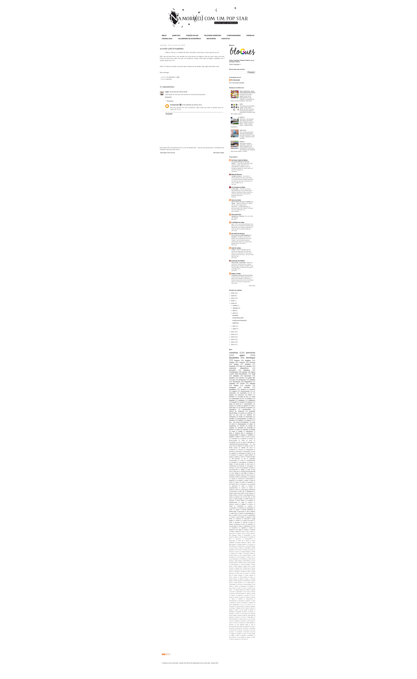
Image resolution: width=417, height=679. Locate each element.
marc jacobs (250, 620)
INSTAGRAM (211, 38)
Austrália (251, 537)
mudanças (241, 622)
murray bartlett (249, 622)
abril (234, 326)
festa (230, 433)
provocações (251, 484)
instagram (232, 387)
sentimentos (247, 526)
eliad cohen (234, 513)
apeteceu (243, 389)
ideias (246, 480)
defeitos (240, 599)
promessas (239, 631)
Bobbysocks (232, 540)
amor (253, 422)
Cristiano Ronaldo (250, 456)
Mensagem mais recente (167, 152)
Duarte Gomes (233, 495)
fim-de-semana (233, 440)
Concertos (250, 544)
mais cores (243, 130)
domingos (250, 358)
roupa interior (251, 633)
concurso (240, 449)
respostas (245, 429)
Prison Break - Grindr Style (238, 262)
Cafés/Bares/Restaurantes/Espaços (238, 444)
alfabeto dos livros (247, 447)
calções (248, 593)
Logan (167, 92)
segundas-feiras (233, 487)
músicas (242, 362)
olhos (230, 522)
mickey (237, 482)
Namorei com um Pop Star (242, 569)
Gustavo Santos (233, 555)
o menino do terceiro (247, 520)
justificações (252, 515)
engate (240, 431)
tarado (251, 487)
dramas (250, 413)
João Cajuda (238, 560)
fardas (247, 606)
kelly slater (250, 617)
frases (247, 608)
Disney (241, 548)
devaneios (239, 451)
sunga (240, 455)
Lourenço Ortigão (245, 564)
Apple (236, 537)
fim (243, 608)
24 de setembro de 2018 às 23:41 (192, 105)
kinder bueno (243, 619)
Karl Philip (244, 473)
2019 (232, 300)
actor (248, 436)
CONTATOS (225, 38)
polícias (231, 429)
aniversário (249, 417)
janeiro (239, 615)
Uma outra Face (236, 214)
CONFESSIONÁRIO (234, 35)
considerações (246, 409)
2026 (232, 293)
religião (233, 633)
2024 (232, 298)
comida (250, 426)
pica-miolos (233, 630)
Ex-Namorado (174, 105)
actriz (244, 588)
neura (237, 467)
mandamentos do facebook (236, 466)
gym (230, 515)
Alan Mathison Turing (235, 535)
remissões (250, 524)
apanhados (244, 477)
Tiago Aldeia (232, 584)
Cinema (233, 249)
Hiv (240, 555)
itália (235, 615)
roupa (244, 633)
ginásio (244, 372)
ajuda (243, 502)
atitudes (252, 383)
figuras (238, 608)
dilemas (233, 602)
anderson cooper (234, 504)
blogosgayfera (242, 424)
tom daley (239, 529)
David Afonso (241, 546)
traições (246, 529)
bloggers (248, 360)
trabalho (248, 364)
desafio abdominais (247, 509)
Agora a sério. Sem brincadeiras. (242, 373)
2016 (232, 334)
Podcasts (231, 500)
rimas (240, 526)
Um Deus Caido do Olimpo (239, 160)
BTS (230, 538)
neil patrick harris (234, 484)
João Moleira (247, 560)
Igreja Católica (247, 555)
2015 (241, 104)
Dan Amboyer (232, 546)
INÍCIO (164, 35)
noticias (248, 420)
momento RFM (233, 435)
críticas (247, 597)
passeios (237, 522)
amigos (236, 364)
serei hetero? (232, 637)
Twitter (236, 586)
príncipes (247, 631)
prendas (247, 387)
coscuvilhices (242, 462)
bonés (232, 593)
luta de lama (252, 619)
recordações (232, 442)
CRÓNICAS (250, 35)
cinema (231, 597)
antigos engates (239, 589)
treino (232, 531)
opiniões (250, 435)
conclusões (232, 449)
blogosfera (248, 382)
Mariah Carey (247, 566)
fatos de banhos (240, 464)
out (254, 453)
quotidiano (232, 389)
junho (234, 313)
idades (251, 609)
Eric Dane (239, 549)
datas (233, 599)
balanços (252, 389)
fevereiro (233, 608)
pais (253, 626)
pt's (244, 524)
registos (231, 436)
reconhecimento (233, 469)
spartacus (237, 639)
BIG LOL (242, 491)
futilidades (242, 400)
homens (252, 362)
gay (233, 380)
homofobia (243, 393)
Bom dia (236, 471)
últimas (237, 456)
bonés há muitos (240, 593)
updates (252, 380)
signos (248, 637)
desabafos (234, 358)
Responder (168, 97)
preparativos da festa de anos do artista (242, 275)
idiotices (249, 415)
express (250, 402)
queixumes (235, 486)
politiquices (251, 400)
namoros (231, 624)
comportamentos (250, 460)
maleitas (237, 620)
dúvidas (249, 366)
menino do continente (236, 411)
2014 (232, 339)
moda (253, 396)
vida (230, 415)
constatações (233, 372)
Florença (231, 551)
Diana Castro (234, 548)
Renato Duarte (233, 579)
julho (234, 310)
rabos (242, 486)
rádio (238, 635)
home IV (242, 117)
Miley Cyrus (247, 568)
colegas (231, 362)
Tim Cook (239, 584)
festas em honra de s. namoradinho (240, 404)
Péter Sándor (240, 500)
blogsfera (246, 370)
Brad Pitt (240, 540)
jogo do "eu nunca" (241, 617)
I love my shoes (236, 200)
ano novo (239, 415)
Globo (240, 553)
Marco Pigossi (238, 566)
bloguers (249, 398)
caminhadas (240, 506)
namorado (247, 376)
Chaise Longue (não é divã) (236, 493)
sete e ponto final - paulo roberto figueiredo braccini (247, 91)
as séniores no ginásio (245, 407)
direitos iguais (232, 511)
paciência (247, 626)
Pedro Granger (238, 498)
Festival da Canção (248, 549)
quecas (253, 631)
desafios (232, 378)
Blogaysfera (250, 491)
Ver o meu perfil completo (236, 83)
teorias (243, 413)
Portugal (231, 475)
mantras (243, 620)
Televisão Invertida (234, 477)
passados (235, 315)
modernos (238, 518)
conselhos (234, 462)
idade (235, 515)
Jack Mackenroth (248, 495)
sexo (254, 526)
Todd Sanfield (247, 584)
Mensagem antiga (218, 152)
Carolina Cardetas (240, 542)
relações (234, 402)
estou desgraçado (234, 604)
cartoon (233, 595)
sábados (236, 376)
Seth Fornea (250, 475)
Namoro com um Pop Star (242, 497)
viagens (234, 391)
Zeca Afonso (232, 588)
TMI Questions (236, 458)
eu (242, 604)
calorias (233, 478)
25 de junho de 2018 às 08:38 (178, 92)
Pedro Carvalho (238, 575)
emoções (244, 602)
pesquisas (252, 628)
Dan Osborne (249, 493)
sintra (253, 637)
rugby (232, 635)
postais (231, 524)
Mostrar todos (252, 285)
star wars (244, 639)
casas (233, 431)
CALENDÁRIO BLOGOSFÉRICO (189, 38)
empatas (251, 602)
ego (248, 511)
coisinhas (233, 352)
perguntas (242, 380)
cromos (242, 597)
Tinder (241, 417)
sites (232, 639)
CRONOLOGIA (167, 38)
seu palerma (241, 637)
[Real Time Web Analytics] (166, 654)
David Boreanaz (251, 546)
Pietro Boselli (243, 577)
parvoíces (169, 79)
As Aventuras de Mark (238, 187)
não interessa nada (242, 624)
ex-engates (240, 480)
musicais (231, 467)
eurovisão (250, 427)
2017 (232, 332)
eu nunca (248, 604)
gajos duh (251, 378)
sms (239, 442)
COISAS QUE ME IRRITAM (248, 471)
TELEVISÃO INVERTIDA (212, 35)
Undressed (243, 586)
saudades (250, 635)
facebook (232, 366)
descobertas (249, 599)
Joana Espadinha (233, 558)
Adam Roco (232, 533)
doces (238, 602)
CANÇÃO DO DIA (192, 35)
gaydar (231, 609)
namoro (241, 378)
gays (236, 609)
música (231, 406)
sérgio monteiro (249, 455)
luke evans (250, 464)
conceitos (240, 427)
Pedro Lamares (233, 577)
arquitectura (232, 426)
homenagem (242, 453)
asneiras (242, 426)
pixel (251, 522)
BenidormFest (248, 538)
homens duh (239, 433)
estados (242, 402)
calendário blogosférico (239, 368)
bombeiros (252, 477)
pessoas (243, 484)
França (237, 551)
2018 (232, 303)
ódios (237, 436)
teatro (251, 527)
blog (240, 366)
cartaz (253, 593)
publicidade (235, 398)
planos (240, 630)
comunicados (232, 508)
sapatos (244, 635)
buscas (251, 504)
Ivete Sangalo (241, 557)
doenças (251, 462)
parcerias (231, 628)
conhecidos (241, 508)
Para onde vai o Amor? (242, 573)
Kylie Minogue (234, 564)
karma (233, 517)
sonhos (243, 487)
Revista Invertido (244, 579)
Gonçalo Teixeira (249, 553)
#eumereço (234, 491)
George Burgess (246, 551)
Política (251, 473)
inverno (238, 613)
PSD (249, 571)
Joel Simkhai (243, 558)
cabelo (231, 506)
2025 (232, 295)
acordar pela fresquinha (239, 320)
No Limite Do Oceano (237, 233)
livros (250, 440)
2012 (232, 344)
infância (251, 611)
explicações (249, 431)
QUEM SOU (176, 35)
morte (235, 622)
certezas (250, 506)
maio (232, 620)
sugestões (243, 527)
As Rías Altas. (235, 189)
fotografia (232, 400)
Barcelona (238, 538)
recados (250, 486)
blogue (236, 385)
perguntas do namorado (242, 628)
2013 (232, 342)
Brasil (247, 540)
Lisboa (231, 497)
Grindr (242, 383)
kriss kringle (240, 517)
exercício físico (240, 606)
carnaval (240, 478)
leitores (249, 453)
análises (247, 589)
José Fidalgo (234, 473)
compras (231, 427)
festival (241, 513)
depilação (231, 480)
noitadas (232, 383)
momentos (250, 482)
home (243, 440)
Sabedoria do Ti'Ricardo (237, 216)
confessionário (249, 478)
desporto (248, 600)
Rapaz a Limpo (236, 273)
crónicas (253, 597)
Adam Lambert (249, 531)
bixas (233, 424)
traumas (253, 529)
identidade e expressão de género (238, 611)
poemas (246, 630)
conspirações (249, 449)
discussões (241, 511)
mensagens (250, 466)
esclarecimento (245, 391)
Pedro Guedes (249, 575)
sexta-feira (234, 527)
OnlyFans (243, 571)
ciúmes (236, 597)
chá (252, 595)
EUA (240, 495)
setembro (235, 308)
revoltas (239, 633)
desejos (251, 438)
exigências (235, 323)
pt (251, 393)
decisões (231, 451)
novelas (238, 520)
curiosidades (250, 508)
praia (238, 429)
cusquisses (243, 438)
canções (248, 385)
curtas (230, 509)
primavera (238, 524)
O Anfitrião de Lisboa (237, 222)
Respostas (170, 101)
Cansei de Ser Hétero (238, 261)
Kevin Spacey (251, 562)
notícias (243, 435)
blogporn (244, 504)
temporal (231, 529)
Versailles (251, 586)
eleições (253, 511)
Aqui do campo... (236, 248)
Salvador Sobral (240, 475)
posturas (233, 455)
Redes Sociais (233, 447)
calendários (232, 409)
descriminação (232, 600)
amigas (231, 395)
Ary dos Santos (243, 537)
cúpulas (237, 509)
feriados (253, 606)
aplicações (239, 591)
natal (253, 374)
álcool (237, 531)
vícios (237, 489)
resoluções (232, 417)
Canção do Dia (243, 396)
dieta (250, 418)
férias (252, 608)
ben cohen (247, 591)
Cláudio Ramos (242, 544)
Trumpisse (250, 500)
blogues (242, 141)
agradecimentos (233, 502)
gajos (242, 355)
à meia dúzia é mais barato (248, 489)
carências (240, 595)
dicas (254, 600)
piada (251, 467)
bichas (253, 591)
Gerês (253, 551)
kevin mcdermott (233, 619)
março (235, 328)
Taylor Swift (250, 582)
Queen (251, 577)
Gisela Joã (234, 553)
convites (231, 418)
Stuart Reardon (238, 582)
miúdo (243, 482)
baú (245, 458)
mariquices (249, 433)
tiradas (253, 429)
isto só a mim (242, 515)
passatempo (245, 467)
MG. (252, 445)
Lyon (232, 224)
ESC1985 (247, 548)
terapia (231, 456)
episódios (232, 420)
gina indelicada (249, 513)
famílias (240, 420)
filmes (250, 395)
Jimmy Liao (250, 557)
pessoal (245, 522)
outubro (235, 305)
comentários (234, 438)
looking (248, 517)
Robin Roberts (238, 580)
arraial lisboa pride (237, 318)
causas (247, 595)
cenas (241, 460)
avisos (253, 436)
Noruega (236, 571)
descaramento (241, 418)
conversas (241, 395)
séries (244, 442)
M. (243, 398)
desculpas (241, 600)
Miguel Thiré (239, 568)
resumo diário (232, 526)
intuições (231, 613)
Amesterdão (247, 535)
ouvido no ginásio (242, 406)
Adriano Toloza (241, 533)
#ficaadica (250, 442)
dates (251, 424)
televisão (231, 396)
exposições (247, 451)
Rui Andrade (247, 580)
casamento (236, 382)
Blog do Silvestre (236, 174)
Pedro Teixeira (249, 498)
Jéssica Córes (242, 562)
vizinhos (231, 489)
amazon (250, 502)
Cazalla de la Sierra (236, 176)
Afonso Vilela (250, 533)
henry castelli (243, 609)
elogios (231, 464)
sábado (243, 469)
